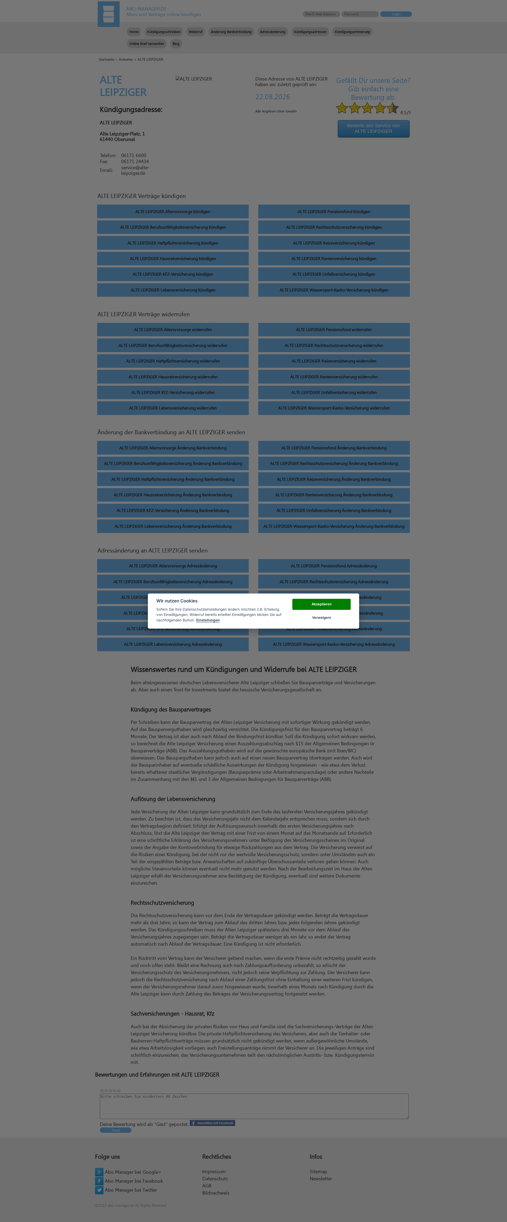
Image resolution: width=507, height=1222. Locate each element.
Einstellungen (208, 620)
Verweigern (321, 617)
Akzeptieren (322, 604)
